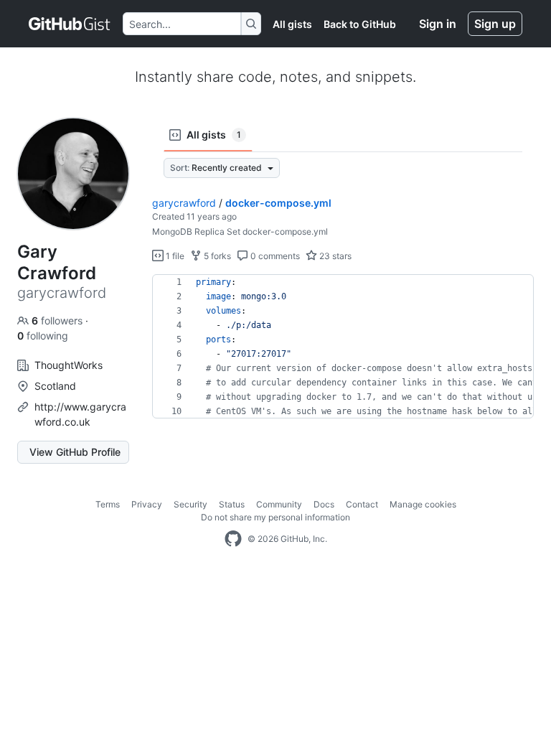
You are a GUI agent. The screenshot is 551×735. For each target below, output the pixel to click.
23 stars (334, 256)
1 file (174, 256)
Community (279, 504)
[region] (343, 346)
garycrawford (184, 203)
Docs (324, 504)
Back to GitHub (360, 24)
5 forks (216, 256)
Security (190, 504)
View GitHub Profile (75, 452)
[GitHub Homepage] (233, 539)
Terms (107, 504)
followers (58, 320)
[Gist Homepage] (70, 23)
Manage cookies (423, 504)
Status (232, 504)
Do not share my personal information (275, 517)
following (42, 335)
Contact (362, 504)
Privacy (146, 504)
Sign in (437, 24)
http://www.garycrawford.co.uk (80, 414)
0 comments (274, 256)
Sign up (495, 24)
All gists (292, 24)
